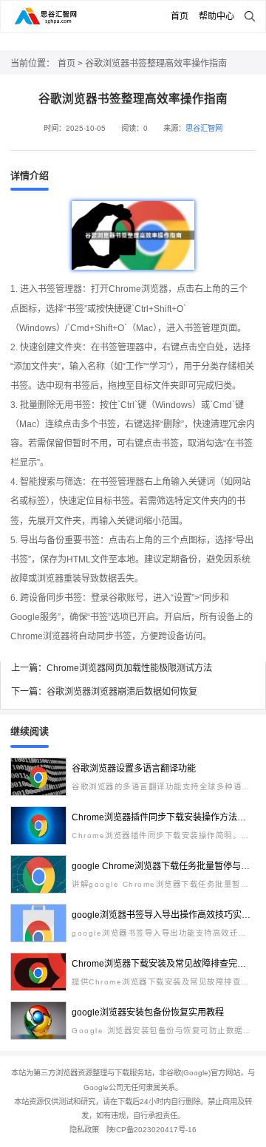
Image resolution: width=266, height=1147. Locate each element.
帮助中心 (216, 16)
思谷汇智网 (203, 128)
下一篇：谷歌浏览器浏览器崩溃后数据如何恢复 (104, 692)
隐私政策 (84, 1130)
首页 (179, 16)
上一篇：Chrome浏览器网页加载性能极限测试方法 (111, 668)
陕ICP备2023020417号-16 (151, 1130)
